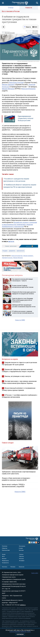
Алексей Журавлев (29, 89)
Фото (3, 556)
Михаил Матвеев (8, 89)
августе (11, 241)
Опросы (21, 554)
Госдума (5, 250)
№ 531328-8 (35, 30)
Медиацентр (5, 560)
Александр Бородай (16, 82)
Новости (28, 7)
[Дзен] (35, 26)
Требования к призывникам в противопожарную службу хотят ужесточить (19, 473)
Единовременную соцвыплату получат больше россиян (25, 118)
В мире (21, 548)
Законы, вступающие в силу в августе (18, 376)
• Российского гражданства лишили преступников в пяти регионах (16, 180)
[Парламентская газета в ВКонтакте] (32, 542)
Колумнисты (5, 562)
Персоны (21, 556)
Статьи (10, 7)
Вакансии (21, 566)
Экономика (22, 546)
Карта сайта (34, 573)
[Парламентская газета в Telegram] (34, 542)
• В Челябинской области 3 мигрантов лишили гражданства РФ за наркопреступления (19, 186)
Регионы (21, 558)
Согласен (20, 634)
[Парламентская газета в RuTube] (38, 542)
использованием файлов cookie (20, 631)
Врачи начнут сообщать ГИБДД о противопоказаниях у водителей (13, 485)
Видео (3, 554)
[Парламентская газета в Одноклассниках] (36, 542)
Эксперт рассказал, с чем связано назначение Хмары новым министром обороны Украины (19, 382)
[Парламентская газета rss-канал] (29, 542)
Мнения (4, 558)
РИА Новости (35, 32)
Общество (4, 548)
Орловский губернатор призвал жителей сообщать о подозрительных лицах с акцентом (18, 370)
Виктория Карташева (10, 32)
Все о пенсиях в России (11, 11)
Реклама (12, 566)
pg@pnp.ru (23, 605)
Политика (4, 546)
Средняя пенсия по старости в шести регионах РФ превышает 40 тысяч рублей (19, 363)
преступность (20, 250)
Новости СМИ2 (20, 320)
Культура (21, 550)
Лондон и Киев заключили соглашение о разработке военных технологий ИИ (16, 479)
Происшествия (6, 550)
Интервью (21, 560)
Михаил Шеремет (8, 84)
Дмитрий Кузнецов (7, 257)
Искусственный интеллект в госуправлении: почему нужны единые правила (19, 389)
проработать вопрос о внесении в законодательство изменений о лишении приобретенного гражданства (19, 225)
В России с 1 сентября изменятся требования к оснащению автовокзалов (19, 396)
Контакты (4, 566)
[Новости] (27, 26)
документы (12, 250)
